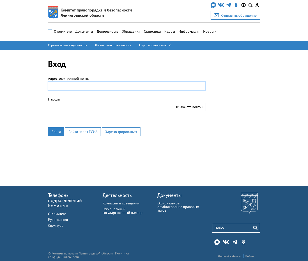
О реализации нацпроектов (67, 45)
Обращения (131, 31)
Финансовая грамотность (113, 45)
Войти (56, 131)
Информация (189, 31)
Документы (84, 31)
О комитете (63, 31)
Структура (55, 225)
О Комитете (57, 213)
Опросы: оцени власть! (155, 45)
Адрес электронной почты (69, 78)
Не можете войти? (189, 107)
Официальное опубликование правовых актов (178, 207)
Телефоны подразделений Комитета (65, 200)
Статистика (152, 31)
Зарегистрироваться (121, 131)
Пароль (54, 99)
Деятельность (107, 31)
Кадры (169, 31)
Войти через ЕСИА (83, 131)
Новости (209, 31)
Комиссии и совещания (121, 203)
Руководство (58, 219)
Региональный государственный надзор (123, 211)
